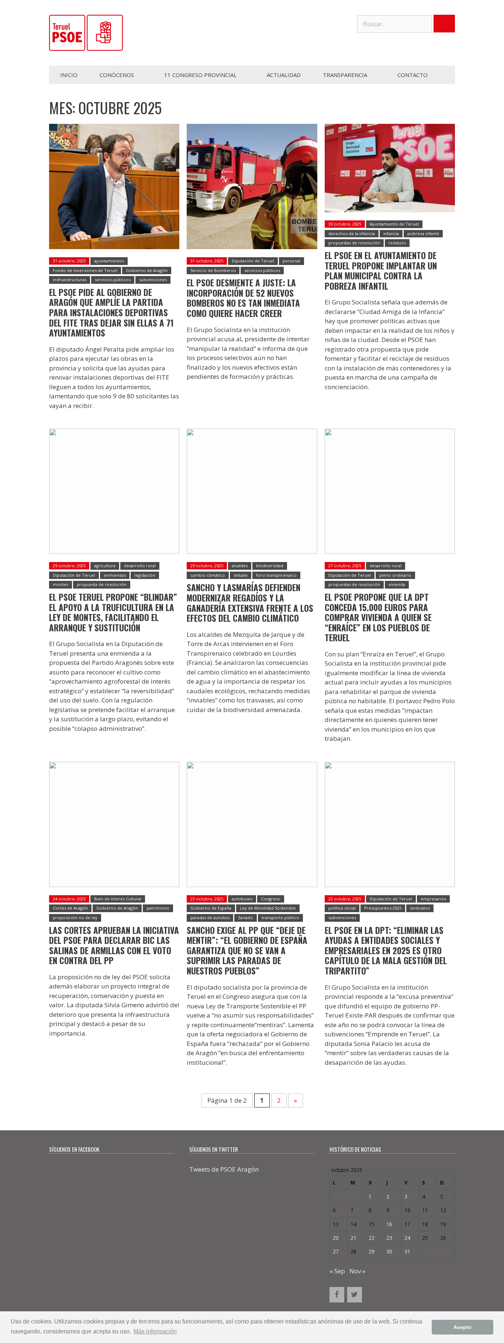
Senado (245, 917)
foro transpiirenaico (276, 575)
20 (336, 1237)
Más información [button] (155, 1331)
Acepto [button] (462, 1327)
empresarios (433, 898)
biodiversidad (269, 565)
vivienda (397, 584)
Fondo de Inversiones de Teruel (85, 270)
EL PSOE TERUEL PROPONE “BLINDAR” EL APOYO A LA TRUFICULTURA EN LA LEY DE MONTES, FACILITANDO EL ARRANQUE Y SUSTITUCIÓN (113, 612)
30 (389, 1251)
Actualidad (284, 75)
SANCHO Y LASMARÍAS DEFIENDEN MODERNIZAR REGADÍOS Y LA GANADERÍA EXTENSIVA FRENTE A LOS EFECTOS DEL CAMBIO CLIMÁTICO (250, 602)
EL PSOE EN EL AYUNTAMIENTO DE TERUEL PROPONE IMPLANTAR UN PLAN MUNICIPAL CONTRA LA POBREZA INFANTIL (381, 270)
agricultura (104, 565)
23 (389, 1237)
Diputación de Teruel (253, 261)
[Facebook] (336, 1294)
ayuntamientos (109, 261)
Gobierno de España (210, 908)
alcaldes (240, 565)
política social (342, 908)
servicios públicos (113, 279)
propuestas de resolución (354, 242)
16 (389, 1224)
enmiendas (115, 575)
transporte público (280, 917)
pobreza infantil (423, 233)
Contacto (412, 75)
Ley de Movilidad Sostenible (268, 908)
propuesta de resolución (102, 584)
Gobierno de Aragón (147, 270)
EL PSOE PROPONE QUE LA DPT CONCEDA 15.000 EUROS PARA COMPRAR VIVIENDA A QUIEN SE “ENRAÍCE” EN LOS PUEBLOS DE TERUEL (378, 617)
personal (291, 261)
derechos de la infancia (351, 233)
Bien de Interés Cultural (117, 898)
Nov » (357, 1271)
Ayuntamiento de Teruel (394, 224)
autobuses (242, 898)
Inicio (68, 75)
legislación (144, 575)
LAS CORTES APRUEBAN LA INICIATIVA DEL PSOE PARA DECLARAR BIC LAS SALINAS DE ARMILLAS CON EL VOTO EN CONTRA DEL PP (114, 945)
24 (407, 1237)
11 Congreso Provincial (200, 75)
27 (336, 1251)
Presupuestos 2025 (382, 908)
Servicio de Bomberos (213, 270)
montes (60, 584)
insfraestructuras (69, 279)
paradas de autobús (209, 917)
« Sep (337, 1271)
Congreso (270, 898)
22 (371, 1237)
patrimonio (157, 908)
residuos (397, 242)
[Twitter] (354, 1294)
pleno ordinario (395, 575)
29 (371, 1251)
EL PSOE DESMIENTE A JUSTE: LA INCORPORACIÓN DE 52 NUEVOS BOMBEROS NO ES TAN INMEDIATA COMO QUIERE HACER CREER (243, 298)
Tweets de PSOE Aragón (224, 1169)
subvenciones (153, 279)
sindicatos (420, 908)
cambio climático (207, 575)
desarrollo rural (140, 565)
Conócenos (117, 75)
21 (353, 1237)
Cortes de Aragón (70, 908)
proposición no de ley (75, 917)
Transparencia (345, 75)
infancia (391, 233)
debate (241, 575)
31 (407, 1251)
